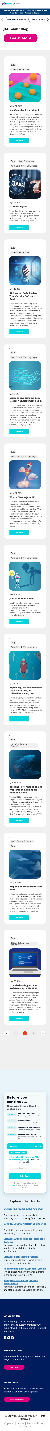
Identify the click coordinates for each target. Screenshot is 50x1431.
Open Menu (46, 4)
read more (19, 140)
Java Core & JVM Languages (24, 166)
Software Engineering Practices (21, 1256)
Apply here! (14, 1367)
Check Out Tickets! (17, 1399)
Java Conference (26, 161)
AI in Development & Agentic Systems (25, 1268)
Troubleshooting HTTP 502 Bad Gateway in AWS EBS (24, 987)
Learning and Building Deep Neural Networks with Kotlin (25, 399)
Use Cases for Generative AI (24, 110)
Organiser (9, 1423)
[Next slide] (48, 20)
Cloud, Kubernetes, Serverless (20, 745)
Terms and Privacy (36, 1423)
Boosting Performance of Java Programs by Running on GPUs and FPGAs (25, 789)
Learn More (20, 38)
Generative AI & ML (20, 69)
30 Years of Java (18, 206)
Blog (13, 64)
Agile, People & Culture (16, 19)
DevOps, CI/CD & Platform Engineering (25, 1223)
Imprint (20, 1423)
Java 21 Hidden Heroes (22, 598)
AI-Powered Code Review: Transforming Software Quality (23, 296)
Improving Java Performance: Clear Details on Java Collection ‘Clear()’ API (25, 690)
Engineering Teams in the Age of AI (23, 1208)
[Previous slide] (2, 20)
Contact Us (25, 1426)
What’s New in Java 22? (22, 497)
